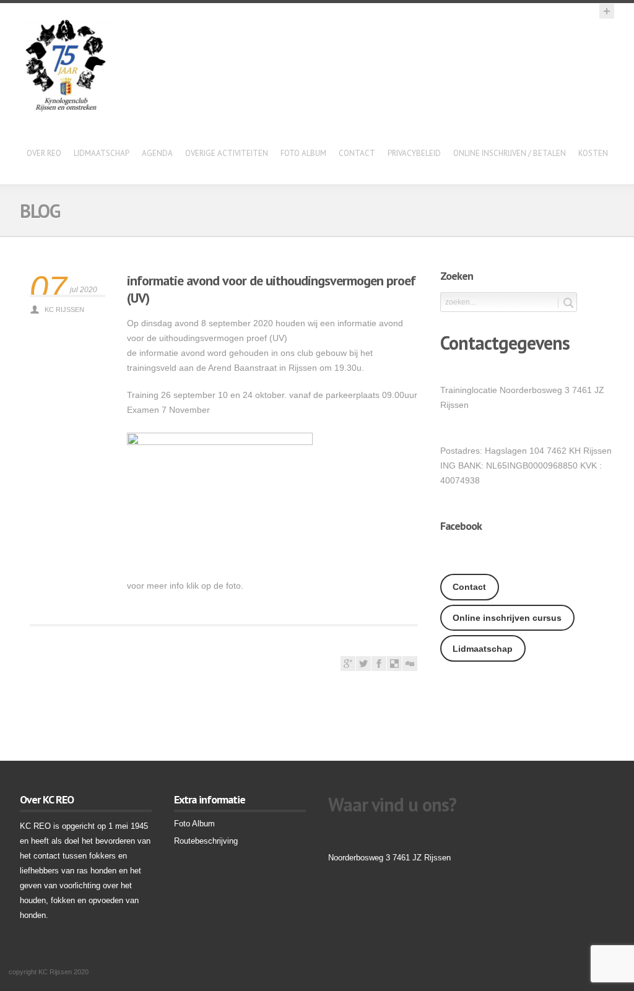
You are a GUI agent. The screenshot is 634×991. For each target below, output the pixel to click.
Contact (357, 153)
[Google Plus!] (348, 668)
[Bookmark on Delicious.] (394, 668)
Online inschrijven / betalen (509, 153)
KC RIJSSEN (64, 309)
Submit (565, 303)
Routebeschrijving (206, 841)
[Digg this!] (409, 668)
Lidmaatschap (101, 153)
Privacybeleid (414, 153)
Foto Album (303, 153)
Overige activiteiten (226, 153)
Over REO (44, 153)
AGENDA (157, 153)
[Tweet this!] (363, 668)
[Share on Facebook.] (378, 668)
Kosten (593, 153)
